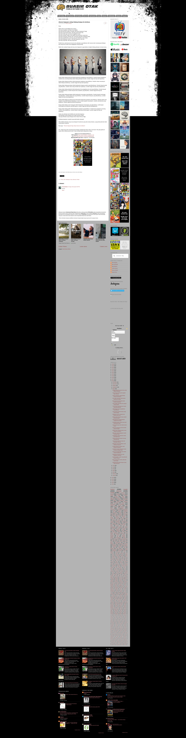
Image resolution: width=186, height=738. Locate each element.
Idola (125, 607)
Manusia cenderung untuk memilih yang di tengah (119, 428)
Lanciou (122, 635)
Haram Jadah (116, 569)
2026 (113, 364)
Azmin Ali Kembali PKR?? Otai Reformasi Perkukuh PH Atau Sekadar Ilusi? (118, 711)
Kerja (71, 179)
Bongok (111, 585)
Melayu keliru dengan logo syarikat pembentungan (119, 417)
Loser (122, 563)
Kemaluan (114, 549)
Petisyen (120, 638)
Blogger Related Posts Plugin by (64, 243)
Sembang (112, 591)
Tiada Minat (120, 642)
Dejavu (118, 630)
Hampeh (111, 601)
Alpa (119, 598)
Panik (122, 622)
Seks (123, 530)
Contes (114, 630)
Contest (118, 528)
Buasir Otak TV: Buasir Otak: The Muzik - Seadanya (63, 240)
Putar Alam (121, 604)
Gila (127, 530)
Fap (118, 617)
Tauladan (121, 553)
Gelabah (125, 617)
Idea (125, 562)
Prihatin (116, 597)
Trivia (127, 642)
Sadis (114, 540)
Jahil (113, 573)
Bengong (114, 544)
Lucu (118, 535)
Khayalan (126, 594)
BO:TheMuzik (78, 16)
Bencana (126, 573)
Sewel (121, 625)
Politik (118, 495)
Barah (121, 584)
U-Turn (119, 643)
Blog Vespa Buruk (87, 692)
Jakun (126, 601)
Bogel (120, 606)
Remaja (117, 624)
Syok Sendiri (121, 578)
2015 (113, 477)
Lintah (117, 636)
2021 (113, 372)
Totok (124, 642)
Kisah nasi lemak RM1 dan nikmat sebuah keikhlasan (119, 452)
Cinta (123, 502)
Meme (121, 561)
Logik (111, 610)
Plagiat (116, 578)
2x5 (113, 554)
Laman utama (83, 246)
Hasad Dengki (119, 572)
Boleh (125, 584)
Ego (122, 554)
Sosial (117, 518)
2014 (113, 479)
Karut (125, 515)
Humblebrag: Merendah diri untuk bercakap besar (119, 436)
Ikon (125, 618)
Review (111, 518)
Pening (119, 550)
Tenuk (111, 642)
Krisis (123, 586)
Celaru (117, 548)
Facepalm (111, 617)
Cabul (125, 598)
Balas (63, 190)
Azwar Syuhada (63, 721)
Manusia (74, 179)
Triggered (116, 613)
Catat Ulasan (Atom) (66, 249)
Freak (121, 607)
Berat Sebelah (112, 629)
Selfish (117, 562)
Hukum (116, 586)
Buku (111, 568)
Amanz (108, 694)
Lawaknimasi (112, 636)
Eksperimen (122, 500)
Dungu (121, 532)
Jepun (123, 556)
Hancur (116, 618)
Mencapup (117, 603)
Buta (116, 629)
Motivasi (104, 16)
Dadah (116, 588)
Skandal (125, 625)
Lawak (125, 489)
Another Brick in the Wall (112, 700)
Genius (126, 593)
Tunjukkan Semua (101, 732)
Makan (111, 543)
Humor (117, 594)
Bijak (112, 579)
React (122, 559)
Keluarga (126, 513)
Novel (98, 16)
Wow (114, 644)
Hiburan (118, 497)
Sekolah (124, 528)
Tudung (113, 643)
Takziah (124, 612)
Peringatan (117, 521)
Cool (118, 616)
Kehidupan (68, 179)
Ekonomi (114, 515)
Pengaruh (126, 622)
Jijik (121, 569)
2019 (113, 375)
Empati (121, 562)
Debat (116, 585)
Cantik (111, 616)
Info (64, 179)
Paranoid (111, 638)
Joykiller (85, 693)
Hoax (120, 601)
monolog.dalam (63, 711)
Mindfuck (112, 597)
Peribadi (113, 623)
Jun (113, 467)
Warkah (125, 643)
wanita (121, 573)
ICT (118, 544)
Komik (117, 494)
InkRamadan (111, 16)
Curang (111, 593)
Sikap (114, 500)
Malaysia (112, 499)
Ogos (114, 388)
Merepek (114, 550)
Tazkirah (117, 529)
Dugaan (124, 599)
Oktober (114, 385)
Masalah (114, 512)
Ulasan (112, 505)
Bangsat (118, 530)
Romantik (116, 581)
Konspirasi (116, 563)
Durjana (120, 568)
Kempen (117, 575)
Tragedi (123, 529)
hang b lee (91, 716)
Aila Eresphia (114, 262)
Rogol (116, 553)
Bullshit (113, 556)
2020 (113, 374)
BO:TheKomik (70, 16)
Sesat (125, 597)
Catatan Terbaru (62, 246)
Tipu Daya (118, 522)
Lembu (126, 586)
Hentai (123, 618)
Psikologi (126, 561)
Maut (121, 610)
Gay (117, 536)
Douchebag (118, 554)
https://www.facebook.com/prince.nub (86, 134)
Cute (115, 593)
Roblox (118, 501)
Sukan (122, 518)
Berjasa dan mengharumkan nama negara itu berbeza (119, 431)
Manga (126, 563)
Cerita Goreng (114, 268)
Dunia (114, 519)
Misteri (121, 603)
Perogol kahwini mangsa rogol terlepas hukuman (119, 447)
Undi (120, 613)
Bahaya (126, 555)
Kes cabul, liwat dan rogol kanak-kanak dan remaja (119, 399)
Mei (113, 468)
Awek (124, 512)
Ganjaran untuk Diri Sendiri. (94, 725)
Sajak (114, 547)
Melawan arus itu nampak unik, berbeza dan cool (119, 415)
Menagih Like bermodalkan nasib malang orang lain (119, 444)
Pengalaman (118, 537)
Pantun (125, 637)
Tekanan (120, 591)
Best (121, 513)
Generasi (111, 618)
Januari (114, 475)
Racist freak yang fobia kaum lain (94, 674)
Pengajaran (120, 508)
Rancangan (112, 624)
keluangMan (117, 644)
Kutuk (126, 549)
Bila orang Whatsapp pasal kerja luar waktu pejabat (100, 240)
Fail (115, 617)
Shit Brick (113, 641)
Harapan (111, 575)
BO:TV (85, 16)
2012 (113, 482)
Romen (117, 573)
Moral (126, 522)
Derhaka (125, 630)
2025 (113, 365)
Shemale (111, 605)
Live (127, 556)
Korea (118, 635)
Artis (120, 512)
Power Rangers (120, 623)
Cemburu (124, 574)
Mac (114, 472)
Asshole (123, 540)
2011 (113, 484)
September (115, 387)
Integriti (111, 619)
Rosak (121, 543)
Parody (124, 531)
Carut (115, 616)
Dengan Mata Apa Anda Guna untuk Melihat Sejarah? (120, 391)
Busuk (116, 568)
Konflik (116, 580)
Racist (124, 517)
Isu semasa (122, 492)
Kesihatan (117, 559)
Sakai (125, 611)
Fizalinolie (62, 702)
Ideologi (119, 632)
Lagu (111, 497)
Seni (124, 497)
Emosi (113, 572)
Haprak (111, 580)
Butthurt (111, 548)
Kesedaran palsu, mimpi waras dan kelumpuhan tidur (119, 423)
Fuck (125, 585)
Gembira (124, 579)
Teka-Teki (124, 566)
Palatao (121, 637)
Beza (62, 179)
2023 (113, 369)
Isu (121, 548)
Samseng (121, 581)
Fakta (114, 531)
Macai (113, 528)
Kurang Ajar (123, 524)
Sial (124, 547)
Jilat (114, 619)
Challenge (120, 629)
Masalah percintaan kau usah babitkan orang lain (118, 455)
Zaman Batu (123, 560)
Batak (125, 605)
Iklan (124, 525)
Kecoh (121, 619)
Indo (123, 601)
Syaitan (120, 612)
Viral (111, 508)
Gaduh (119, 523)
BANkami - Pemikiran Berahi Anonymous (116, 709)
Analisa (122, 582)
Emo (111, 600)
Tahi (124, 519)
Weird (115, 592)
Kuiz (125, 569)
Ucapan (117, 555)
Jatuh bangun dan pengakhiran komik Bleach (119, 409)
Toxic (111, 592)
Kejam (116, 561)
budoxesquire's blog (88, 714)
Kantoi (126, 548)
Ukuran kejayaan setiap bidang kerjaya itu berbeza (119, 396)
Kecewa (112, 535)
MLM (124, 542)
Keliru (111, 529)
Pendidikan (121, 504)
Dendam (121, 630)
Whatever (124, 613)
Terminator (115, 642)
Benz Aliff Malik (115, 264)
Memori (113, 566)
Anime (119, 499)
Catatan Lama (103, 246)
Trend (116, 513)
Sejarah (112, 522)
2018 (113, 377)
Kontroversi (118, 542)
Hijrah (111, 632)
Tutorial (113, 523)
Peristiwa (116, 496)
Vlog (122, 643)
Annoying (124, 521)
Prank (121, 611)
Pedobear (117, 587)
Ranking (117, 534)
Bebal (124, 534)
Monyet (111, 604)
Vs (122, 522)
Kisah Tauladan (124, 544)
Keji (119, 586)
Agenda (116, 605)
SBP (125, 604)
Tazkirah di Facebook (64, 718)
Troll (111, 516)
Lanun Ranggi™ (87, 705)
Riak (113, 562)
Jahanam (126, 572)
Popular (123, 535)
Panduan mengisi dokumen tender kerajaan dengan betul (119, 450)
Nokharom (112, 637)
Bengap (111, 606)
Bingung (116, 579)
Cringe (120, 579)
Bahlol (116, 584)
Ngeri (116, 604)
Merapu (120, 580)
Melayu (126, 495)
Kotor (120, 588)
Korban (115, 635)
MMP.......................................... (113, 723)
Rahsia (121, 587)
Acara (120, 510)
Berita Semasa (110, 718)
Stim (121, 641)
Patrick (111, 611)
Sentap (117, 625)
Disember (115, 382)
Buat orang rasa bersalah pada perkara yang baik (119, 401)
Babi (125, 582)
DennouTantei (65, 186)
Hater (116, 601)
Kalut (117, 619)
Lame (122, 575)
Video (123, 496)
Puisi (116, 543)
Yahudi (115, 598)
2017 (113, 379)
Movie (125, 580)
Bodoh (124, 523)
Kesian (111, 517)
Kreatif (125, 588)
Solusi (116, 612)
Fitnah (118, 531)
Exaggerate (121, 585)
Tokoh (111, 551)
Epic (115, 600)
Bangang (126, 510)
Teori (125, 591)
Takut (113, 560)
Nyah (119, 622)
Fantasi (111, 559)
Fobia (121, 617)
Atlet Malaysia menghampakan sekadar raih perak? (119, 420)
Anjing (122, 555)
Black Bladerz (114, 266)
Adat (118, 592)
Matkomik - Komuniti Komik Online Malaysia (93, 696)
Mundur (111, 537)
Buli (111, 538)
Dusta (119, 593)
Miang (125, 610)
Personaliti (112, 509)
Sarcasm (121, 541)
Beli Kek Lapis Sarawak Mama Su (71, 694)
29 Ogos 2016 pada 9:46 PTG (74, 186)
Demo (118, 525)
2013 (113, 480)
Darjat (125, 616)
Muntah (111, 581)
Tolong (118, 560)
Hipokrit (111, 536)
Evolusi (119, 600)
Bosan (119, 574)
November (115, 383)
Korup (113, 603)
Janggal (126, 632)
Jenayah (123, 536)
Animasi (118, 491)
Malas (126, 554)
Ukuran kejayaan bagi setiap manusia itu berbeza (74, 125)
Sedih (111, 513)
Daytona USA (112, 607)
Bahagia (111, 584)
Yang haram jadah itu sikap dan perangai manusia (119, 441)
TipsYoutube (92, 16)
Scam (118, 540)
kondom (122, 644)
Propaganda (124, 638)
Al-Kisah (115, 506)
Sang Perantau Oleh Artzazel (94, 697)
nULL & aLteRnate (87, 724)
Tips (114, 511)
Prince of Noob (69, 23)
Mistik (125, 603)
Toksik (126, 553)
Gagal (118, 556)
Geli (125, 568)
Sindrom (126, 581)
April (114, 470)
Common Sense (118, 599)
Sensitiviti (121, 597)
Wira (111, 644)
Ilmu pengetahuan (124, 538)
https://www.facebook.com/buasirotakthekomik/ (84, 136)
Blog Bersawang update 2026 (94, 706)
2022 (113, 370)
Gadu (120, 631)
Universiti (112, 530)
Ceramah (112, 599)
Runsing (125, 624)
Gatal (122, 593)
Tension (111, 613)
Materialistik (112, 622)
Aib (121, 592)
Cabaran (117, 516)
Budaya (119, 511)
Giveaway (116, 538)
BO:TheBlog (61, 16)
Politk (116, 623)
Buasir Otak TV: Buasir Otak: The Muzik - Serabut (76, 240)
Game (111, 495)
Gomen (119, 505)
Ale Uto (126, 578)
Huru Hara (115, 632)
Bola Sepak (114, 574)
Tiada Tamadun (118, 567)
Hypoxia (119, 16)
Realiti (78, 179)
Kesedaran (124, 619)
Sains (127, 559)
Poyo (125, 550)
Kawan (114, 510)
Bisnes (116, 524)
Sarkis (119, 547)
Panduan (126, 511)
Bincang (118, 517)
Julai (114, 465)
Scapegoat (112, 625)
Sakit (116, 541)
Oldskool (116, 637)
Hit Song (113, 594)
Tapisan (125, 641)
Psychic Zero (114, 272)
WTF (125, 567)
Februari (114, 473)
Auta (122, 598)
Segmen (125, 16)
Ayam (121, 605)
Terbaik (111, 567)
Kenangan (121, 549)
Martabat (116, 610)
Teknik (118, 582)
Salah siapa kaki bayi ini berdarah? (71, 682)
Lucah (111, 521)
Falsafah (116, 631)
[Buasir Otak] (111, 296)
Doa (118, 607)
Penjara (116, 638)
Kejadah (121, 594)
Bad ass (124, 592)
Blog (127, 518)
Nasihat (122, 506)
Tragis (111, 598)
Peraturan (112, 578)
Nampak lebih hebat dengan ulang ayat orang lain (119, 463)
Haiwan (111, 586)
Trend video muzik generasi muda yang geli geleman (119, 407)
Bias (116, 606)
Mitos (113, 587)
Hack (111, 569)
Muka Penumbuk (123, 636)
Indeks (123, 632)
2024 (113, 367)
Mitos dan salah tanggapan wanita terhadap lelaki (119, 433)
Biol (124, 537)
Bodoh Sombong (114, 532)
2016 (113, 380)
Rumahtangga (125, 509)
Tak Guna (113, 582)
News (123, 494)
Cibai (111, 630)
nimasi (125, 644)
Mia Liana (62, 693)
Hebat (119, 618)
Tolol (113, 555)
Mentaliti (126, 499)
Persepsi (116, 611)
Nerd (116, 622)
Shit (116, 591)
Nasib (119, 566)
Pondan (111, 553)
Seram (126, 543)
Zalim (125, 587)
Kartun (112, 489)
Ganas (111, 561)
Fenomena (124, 600)
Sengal (111, 612)
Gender (119, 519)
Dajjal (122, 616)
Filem (111, 525)
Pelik (111, 541)
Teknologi (116, 502)
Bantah (111, 588)
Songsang (117, 641)
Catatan (124, 606)
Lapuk (125, 635)
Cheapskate (124, 629)
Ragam (125, 623)
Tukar (116, 643)
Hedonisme (124, 631)
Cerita (112, 492)
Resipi (121, 624)
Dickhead (111, 631)
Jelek (111, 563)
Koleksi (111, 635)
